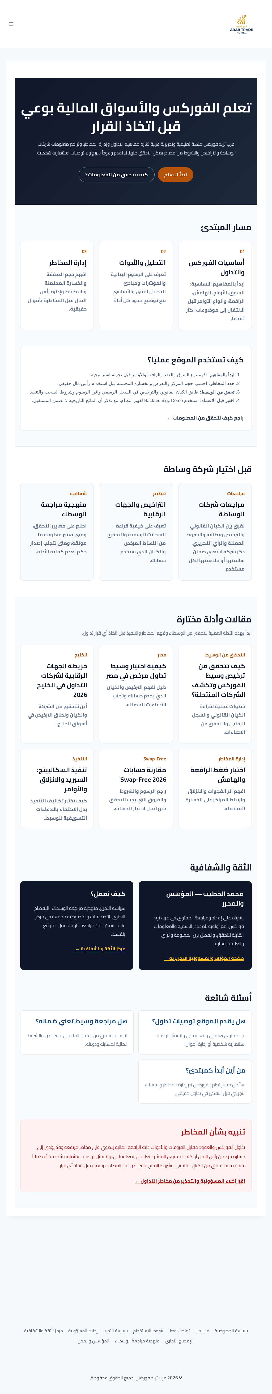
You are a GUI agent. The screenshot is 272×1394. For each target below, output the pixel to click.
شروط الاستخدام (148, 1330)
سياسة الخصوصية (231, 1330)
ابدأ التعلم (175, 174)
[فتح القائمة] (11, 24)
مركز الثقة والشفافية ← (100, 948)
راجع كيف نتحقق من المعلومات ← (205, 417)
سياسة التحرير (115, 1330)
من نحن (202, 1330)
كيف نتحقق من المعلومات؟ (116, 174)
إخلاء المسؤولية (83, 1330)
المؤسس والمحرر (93, 1341)
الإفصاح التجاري (179, 1341)
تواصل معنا (179, 1330)
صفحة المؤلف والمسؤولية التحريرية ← (204, 958)
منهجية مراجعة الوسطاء (137, 1341)
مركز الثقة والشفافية (43, 1330)
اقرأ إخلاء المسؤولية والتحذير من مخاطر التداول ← (190, 1181)
